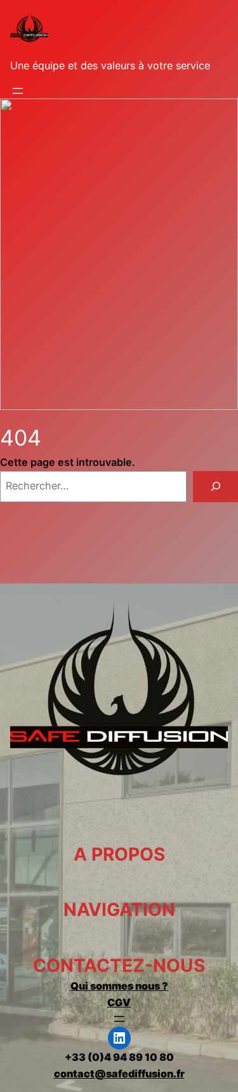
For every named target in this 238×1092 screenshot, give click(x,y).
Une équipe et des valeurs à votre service (110, 65)
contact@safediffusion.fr (119, 1073)
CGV (119, 1002)
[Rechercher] (215, 487)
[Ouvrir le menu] (17, 91)
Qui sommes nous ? (119, 985)
